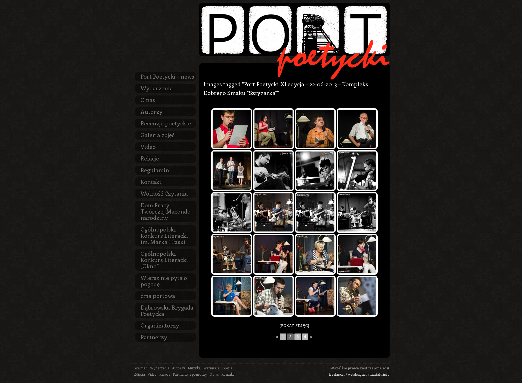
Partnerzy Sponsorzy (190, 374)
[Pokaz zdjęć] (294, 326)
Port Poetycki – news (167, 76)
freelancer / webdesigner (348, 374)
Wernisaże (211, 368)
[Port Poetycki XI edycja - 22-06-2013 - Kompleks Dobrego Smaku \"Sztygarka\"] (231, 128)
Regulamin (155, 170)
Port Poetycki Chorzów (294, 29)
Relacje (150, 158)
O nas (148, 99)
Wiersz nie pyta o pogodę (164, 281)
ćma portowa (158, 295)
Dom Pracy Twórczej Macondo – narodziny (167, 211)
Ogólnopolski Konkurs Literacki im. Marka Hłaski (164, 235)
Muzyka (194, 368)
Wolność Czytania (164, 193)
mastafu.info (379, 374)
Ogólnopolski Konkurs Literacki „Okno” (164, 259)
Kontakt (151, 181)
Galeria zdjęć (158, 134)
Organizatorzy (160, 325)
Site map (140, 368)
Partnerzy (154, 337)
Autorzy (152, 111)
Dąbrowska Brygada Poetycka (167, 310)
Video (148, 146)
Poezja (227, 368)
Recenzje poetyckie (166, 123)
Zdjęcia (139, 374)
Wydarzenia (157, 88)
